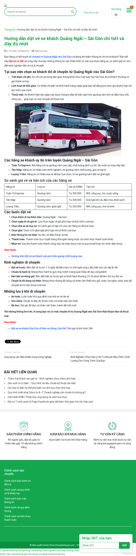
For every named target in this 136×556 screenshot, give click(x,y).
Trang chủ (9, 29)
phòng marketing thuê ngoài (38, 550)
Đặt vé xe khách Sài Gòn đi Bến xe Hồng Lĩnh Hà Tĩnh (41, 328)
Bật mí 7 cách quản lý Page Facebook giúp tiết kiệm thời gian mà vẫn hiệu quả (50, 401)
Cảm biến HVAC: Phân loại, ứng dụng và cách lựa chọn (37, 397)
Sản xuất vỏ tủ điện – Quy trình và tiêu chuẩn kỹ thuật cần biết (42, 383)
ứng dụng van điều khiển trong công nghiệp (28, 357)
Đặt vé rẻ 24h (16, 61)
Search (72, 12)
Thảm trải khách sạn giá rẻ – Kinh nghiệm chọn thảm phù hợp (41, 378)
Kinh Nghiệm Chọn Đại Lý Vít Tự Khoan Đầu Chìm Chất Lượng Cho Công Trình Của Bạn (100, 359)
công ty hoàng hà (41, 554)
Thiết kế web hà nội (10, 550)
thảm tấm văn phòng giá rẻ (15, 554)
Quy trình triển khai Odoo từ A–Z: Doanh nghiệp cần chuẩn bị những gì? (47, 392)
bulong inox (58, 554)
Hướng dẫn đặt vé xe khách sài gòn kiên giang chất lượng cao (47, 256)
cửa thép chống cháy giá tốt (71, 550)
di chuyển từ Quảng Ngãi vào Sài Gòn (50, 56)
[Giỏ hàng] (121, 14)
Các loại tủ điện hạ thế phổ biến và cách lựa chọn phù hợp (39, 387)
